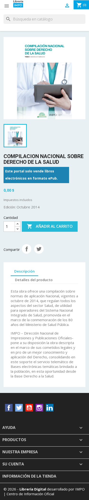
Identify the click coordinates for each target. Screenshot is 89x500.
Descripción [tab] (24, 271)
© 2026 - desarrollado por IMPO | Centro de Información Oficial (44, 491)
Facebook (9, 408)
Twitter (19, 408)
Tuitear (39, 249)
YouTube (29, 408)
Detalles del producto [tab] (34, 279)
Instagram (39, 408)
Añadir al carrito (50, 226)
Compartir (26, 249)
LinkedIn (49, 408)
